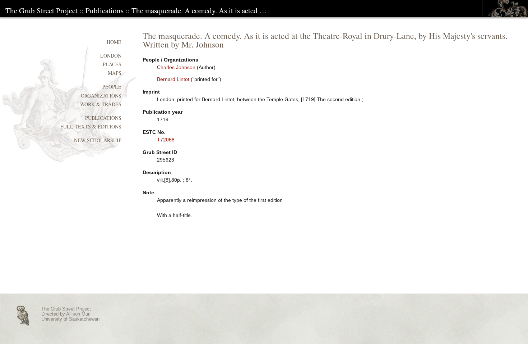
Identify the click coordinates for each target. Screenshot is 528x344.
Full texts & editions (90, 126)
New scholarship (97, 140)
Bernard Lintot (173, 79)
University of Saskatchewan (70, 319)
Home (114, 42)
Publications (104, 10)
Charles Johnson (176, 67)
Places (112, 64)
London (110, 55)
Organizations (101, 95)
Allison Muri (78, 314)
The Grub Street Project (41, 10)
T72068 (166, 139)
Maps (114, 72)
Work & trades (100, 104)
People (111, 86)
